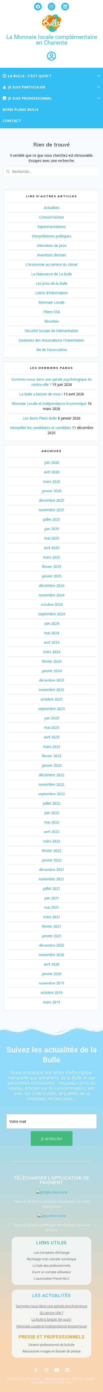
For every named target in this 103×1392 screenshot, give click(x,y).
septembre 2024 (51, 614)
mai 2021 (51, 907)
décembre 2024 (51, 585)
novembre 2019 (51, 983)
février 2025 (51, 566)
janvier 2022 (52, 860)
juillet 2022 (51, 803)
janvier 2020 (52, 973)
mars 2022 (51, 841)
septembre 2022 (51, 793)
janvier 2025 (52, 576)
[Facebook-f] (36, 1370)
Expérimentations (52, 226)
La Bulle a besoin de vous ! (40, 394)
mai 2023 (51, 727)
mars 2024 (51, 651)
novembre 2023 (51, 689)
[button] (51, 56)
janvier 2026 (52, 490)
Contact (11, 120)
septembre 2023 (51, 708)
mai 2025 (51, 538)
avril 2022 (51, 831)
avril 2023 (51, 737)
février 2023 (51, 756)
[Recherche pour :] (51, 171)
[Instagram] (52, 6)
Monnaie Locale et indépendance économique (49, 403)
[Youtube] (56, 1370)
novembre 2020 (51, 954)
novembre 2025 (51, 509)
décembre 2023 (51, 680)
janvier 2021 (52, 935)
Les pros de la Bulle (52, 283)
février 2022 (51, 850)
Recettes (51, 321)
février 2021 (51, 926)
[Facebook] (38, 6)
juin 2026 (51, 462)
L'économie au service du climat (52, 264)
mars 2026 (51, 481)
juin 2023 (51, 718)
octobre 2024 (51, 604)
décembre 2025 (51, 500)
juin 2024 (51, 623)
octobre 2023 (51, 699)
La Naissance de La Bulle (51, 274)
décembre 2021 (51, 869)
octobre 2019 (51, 992)
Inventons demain (51, 255)
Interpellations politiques (51, 236)
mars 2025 (51, 557)
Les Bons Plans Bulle (40, 418)
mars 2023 (51, 746)
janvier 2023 (52, 765)
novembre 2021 (51, 879)
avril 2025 (51, 547)
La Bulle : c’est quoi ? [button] (30, 75)
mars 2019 (51, 1002)
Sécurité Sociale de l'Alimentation (51, 330)
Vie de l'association (51, 349)
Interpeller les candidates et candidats (40, 427)
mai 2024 (51, 632)
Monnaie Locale (51, 302)
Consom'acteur (51, 217)
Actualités (52, 207)
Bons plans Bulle (20, 109)
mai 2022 (51, 822)
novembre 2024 (51, 595)
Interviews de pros (51, 245)
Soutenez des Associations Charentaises (51, 340)
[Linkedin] (65, 6)
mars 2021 (51, 916)
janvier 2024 (52, 670)
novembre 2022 (51, 784)
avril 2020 (51, 964)
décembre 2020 (51, 945)
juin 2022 (51, 812)
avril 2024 (51, 642)
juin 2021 (51, 898)
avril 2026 (51, 472)
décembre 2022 (51, 774)
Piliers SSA (51, 311)
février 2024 (51, 661)
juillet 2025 (51, 519)
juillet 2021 (51, 888)
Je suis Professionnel (30, 98)
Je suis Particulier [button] (26, 86)
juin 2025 (51, 528)
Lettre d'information (51, 292)
